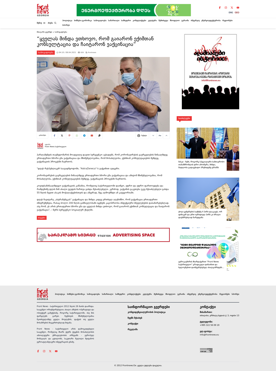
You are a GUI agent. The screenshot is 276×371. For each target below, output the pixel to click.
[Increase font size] (166, 135)
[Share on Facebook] (54, 135)
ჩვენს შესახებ (135, 318)
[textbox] (103, 42)
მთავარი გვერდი (44, 32)
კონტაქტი (133, 324)
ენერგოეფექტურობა (211, 21)
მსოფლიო (175, 21)
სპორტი (66, 25)
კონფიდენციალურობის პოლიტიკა (147, 312)
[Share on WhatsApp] (77, 135)
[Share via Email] (92, 135)
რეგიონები (227, 21)
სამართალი (113, 21)
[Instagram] (226, 7)
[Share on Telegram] (84, 135)
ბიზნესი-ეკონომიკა (83, 21)
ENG (231, 13)
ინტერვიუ (195, 21)
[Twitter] (232, 7)
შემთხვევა (163, 21)
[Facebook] (219, 7)
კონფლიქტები (139, 21)
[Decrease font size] (153, 135)
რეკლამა (133, 329)
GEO (237, 13)
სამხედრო (126, 21)
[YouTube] (238, 7)
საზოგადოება (100, 21)
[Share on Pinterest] (69, 135)
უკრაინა (185, 21)
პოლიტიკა (67, 21)
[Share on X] (62, 135)
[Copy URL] (99, 135)
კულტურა (152, 21)
